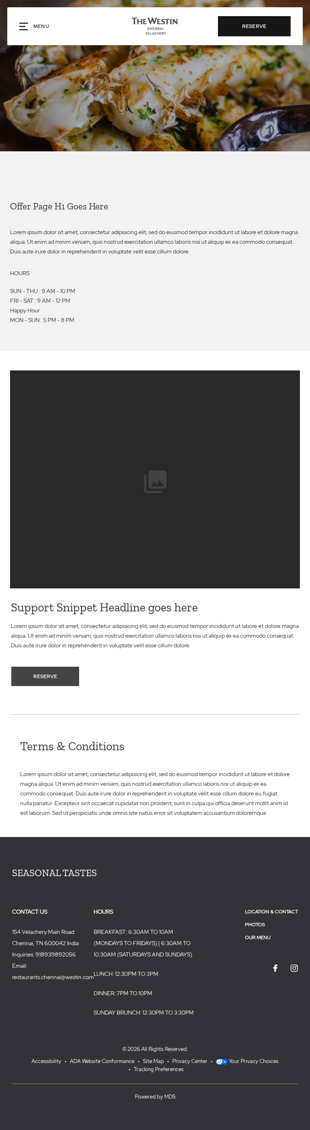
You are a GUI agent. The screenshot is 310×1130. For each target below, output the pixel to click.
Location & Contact (271, 911)
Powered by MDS (155, 1096)
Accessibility (46, 1061)
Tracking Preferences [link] (159, 1069)
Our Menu (257, 937)
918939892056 (56, 954)
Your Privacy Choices (253, 1061)
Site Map (153, 1061)
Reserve (254, 26)
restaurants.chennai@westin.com (53, 977)
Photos (255, 924)
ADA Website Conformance (102, 1061)
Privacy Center (189, 1061)
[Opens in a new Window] (275, 968)
